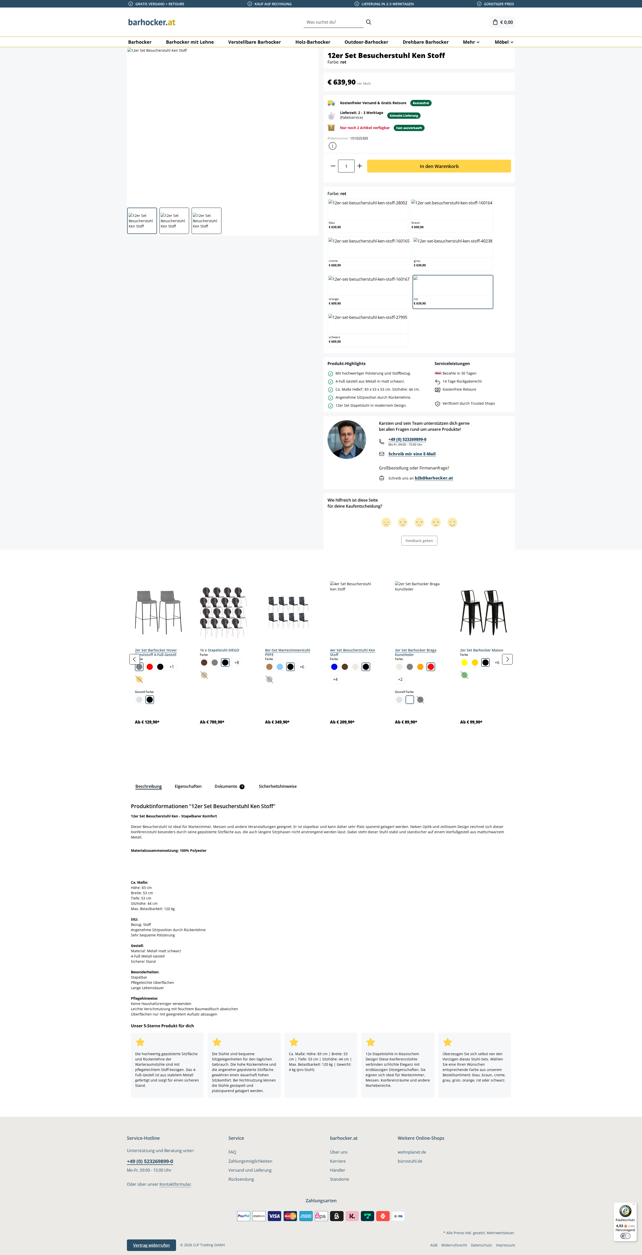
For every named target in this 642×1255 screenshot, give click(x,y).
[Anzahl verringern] (333, 166)
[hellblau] (280, 667)
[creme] (355, 667)
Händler (337, 1170)
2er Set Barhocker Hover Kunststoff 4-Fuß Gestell (156, 652)
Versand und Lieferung (250, 1170)
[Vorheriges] (134, 659)
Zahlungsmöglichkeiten (250, 1161)
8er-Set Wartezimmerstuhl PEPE (287, 652)
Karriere (338, 1161)
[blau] (334, 667)
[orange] (420, 667)
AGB (433, 1245)
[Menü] (634, 1205)
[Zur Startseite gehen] (152, 22)
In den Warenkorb (439, 166)
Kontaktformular (175, 1184)
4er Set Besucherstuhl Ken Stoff (352, 652)
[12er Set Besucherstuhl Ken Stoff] (222, 125)
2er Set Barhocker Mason (481, 650)
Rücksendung (241, 1179)
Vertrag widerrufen (151, 1245)
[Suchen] (368, 22)
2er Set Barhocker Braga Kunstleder (415, 652)
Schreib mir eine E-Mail (412, 454)
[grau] (139, 667)
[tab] (135, 561)
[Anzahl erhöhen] (359, 166)
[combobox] (334, 22)
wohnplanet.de (412, 1152)
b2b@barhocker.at (434, 478)
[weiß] (410, 699)
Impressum (505, 1245)
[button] (333, 146)
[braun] (204, 662)
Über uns (339, 1152)
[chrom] (139, 699)
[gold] (475, 662)
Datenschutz (481, 1245)
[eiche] (269, 667)
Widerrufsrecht (454, 1245)
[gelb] (464, 662)
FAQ (232, 1152)
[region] (321, 659)
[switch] (625, 1236)
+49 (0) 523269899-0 (407, 439)
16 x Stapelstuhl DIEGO (219, 650)
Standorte (339, 1179)
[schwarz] (160, 667)
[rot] (149, 667)
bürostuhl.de (410, 1161)
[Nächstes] (507, 659)
